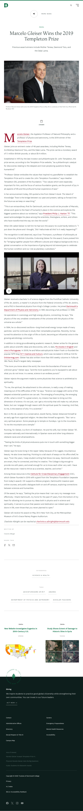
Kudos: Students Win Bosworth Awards (19, 766)
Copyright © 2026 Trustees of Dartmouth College (22, 776)
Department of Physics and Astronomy (30, 600)
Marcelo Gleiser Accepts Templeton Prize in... (21, 756)
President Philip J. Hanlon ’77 (56, 213)
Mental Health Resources (54, 729)
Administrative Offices (13, 723)
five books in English (64, 346)
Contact (8, 718)
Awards (52, 592)
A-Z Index (9, 786)
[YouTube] (22, 804)
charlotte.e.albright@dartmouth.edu (52, 521)
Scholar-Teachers (62, 600)
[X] (12, 804)
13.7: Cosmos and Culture (31, 354)
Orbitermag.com (11, 357)
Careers (49, 718)
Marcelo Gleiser (23, 134)
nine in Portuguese (12, 350)
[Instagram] (17, 804)
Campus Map (10, 740)
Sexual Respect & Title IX (14, 735)
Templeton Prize (24, 141)
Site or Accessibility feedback (16, 792)
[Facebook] (7, 804)
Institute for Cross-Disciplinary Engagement (49, 474)
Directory (9, 729)
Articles (41, 27)
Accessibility (50, 735)
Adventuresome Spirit (34, 592)
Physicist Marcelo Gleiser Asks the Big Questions (22, 761)
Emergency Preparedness (55, 723)
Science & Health (41, 575)
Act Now (11, 703)
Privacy (8, 781)
